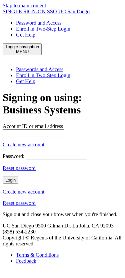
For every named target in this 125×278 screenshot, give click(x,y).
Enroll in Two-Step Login (43, 29)
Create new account (23, 144)
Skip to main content (24, 5)
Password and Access (38, 23)
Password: (13, 156)
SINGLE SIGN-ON (24, 11)
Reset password (19, 168)
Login (10, 180)
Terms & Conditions (37, 255)
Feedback (26, 261)
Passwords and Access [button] (39, 69)
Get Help (25, 35)
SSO (52, 11)
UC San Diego (74, 11)
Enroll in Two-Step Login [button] (43, 75)
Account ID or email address (33, 126)
